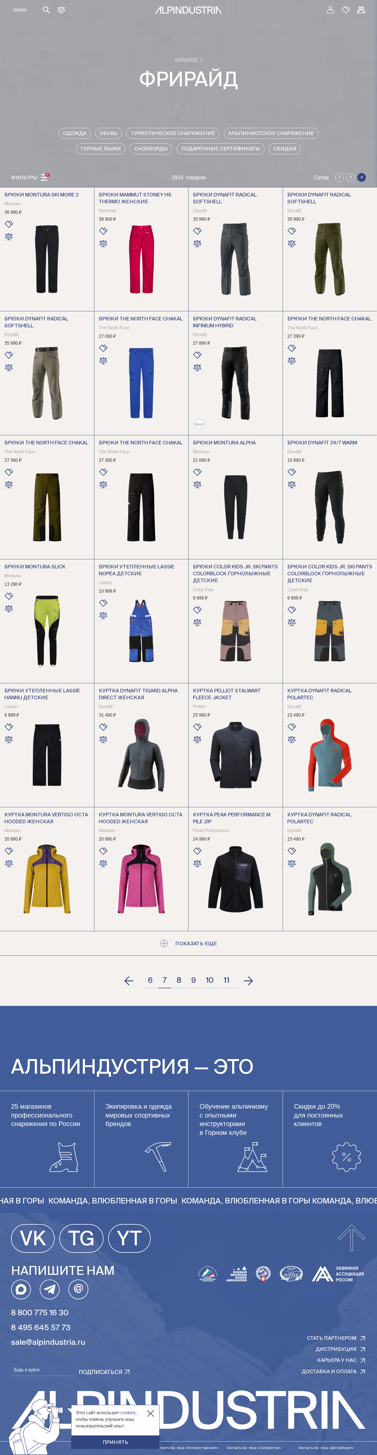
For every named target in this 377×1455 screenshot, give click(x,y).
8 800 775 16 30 (39, 1313)
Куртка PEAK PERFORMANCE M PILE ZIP (231, 818)
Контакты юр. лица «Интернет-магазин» (186, 1448)
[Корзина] (361, 10)
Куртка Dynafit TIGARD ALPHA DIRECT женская (138, 694)
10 (210, 980)
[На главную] (188, 10)
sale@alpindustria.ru (48, 1342)
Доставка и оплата (329, 1371)
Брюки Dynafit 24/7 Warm (322, 443)
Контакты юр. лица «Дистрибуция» (326, 1448)
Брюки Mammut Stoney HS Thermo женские (135, 198)
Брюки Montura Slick (34, 567)
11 (226, 980)
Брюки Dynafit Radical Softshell (225, 198)
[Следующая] (248, 980)
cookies (128, 1412)
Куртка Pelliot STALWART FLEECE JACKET (227, 694)
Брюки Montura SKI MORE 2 (41, 195)
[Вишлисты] (346, 10)
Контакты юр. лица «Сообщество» (254, 1448)
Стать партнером (332, 1338)
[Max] (21, 1289)
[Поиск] (46, 10)
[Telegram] (50, 1289)
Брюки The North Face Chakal (141, 319)
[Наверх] (351, 1238)
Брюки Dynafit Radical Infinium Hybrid (225, 322)
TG (81, 1240)
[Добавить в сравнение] (8, 236)
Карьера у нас (337, 1360)
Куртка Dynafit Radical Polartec (319, 694)
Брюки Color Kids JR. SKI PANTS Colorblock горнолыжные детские (235, 574)
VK (33, 1240)
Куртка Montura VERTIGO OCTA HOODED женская (46, 818)
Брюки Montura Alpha (224, 443)
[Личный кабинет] (330, 10)
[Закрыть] (150, 1413)
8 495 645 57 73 (40, 1328)
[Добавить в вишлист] (8, 224)
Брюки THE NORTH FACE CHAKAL (329, 319)
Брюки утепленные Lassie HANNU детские (42, 694)
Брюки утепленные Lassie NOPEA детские (136, 570)
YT (129, 1240)
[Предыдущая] (129, 980)
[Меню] (20, 10)
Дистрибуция (336, 1349)
